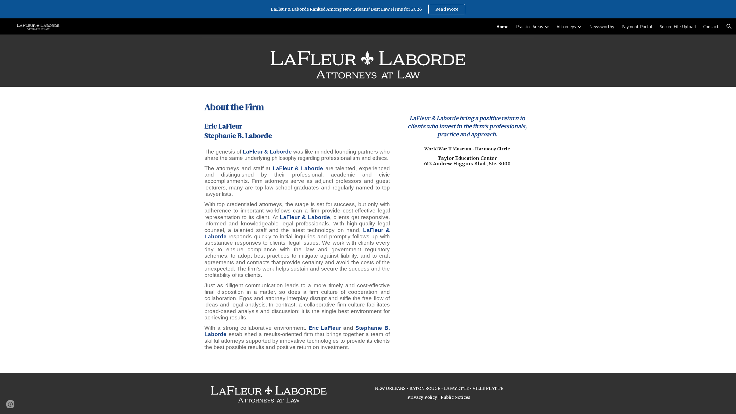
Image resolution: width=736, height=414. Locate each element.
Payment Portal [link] (637, 26)
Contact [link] (711, 26)
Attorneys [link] (566, 26)
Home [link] (503, 26)
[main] (297, 105)
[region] (368, 9)
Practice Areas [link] (529, 26)
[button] (729, 26)
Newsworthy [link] (601, 26)
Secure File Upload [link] (678, 26)
